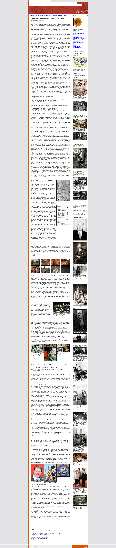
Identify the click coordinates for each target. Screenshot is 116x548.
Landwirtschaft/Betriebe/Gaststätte (49, 15)
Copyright (71, 5)
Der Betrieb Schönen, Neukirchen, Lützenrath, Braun (78, 44)
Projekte (51, 5)
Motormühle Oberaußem (79, 38)
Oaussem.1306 (82, 11)
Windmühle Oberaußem (78, 39)
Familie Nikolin (76, 46)
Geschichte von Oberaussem (82, 12)
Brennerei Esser (77, 41)
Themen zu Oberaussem (60, 5)
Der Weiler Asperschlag (78, 36)
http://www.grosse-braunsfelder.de (60, 461)
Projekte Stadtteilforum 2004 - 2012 (38, 5)
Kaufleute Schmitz (77, 37)
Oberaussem (38, 15)
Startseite (32, 15)
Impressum (78, 5)
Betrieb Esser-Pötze (62, 15)
